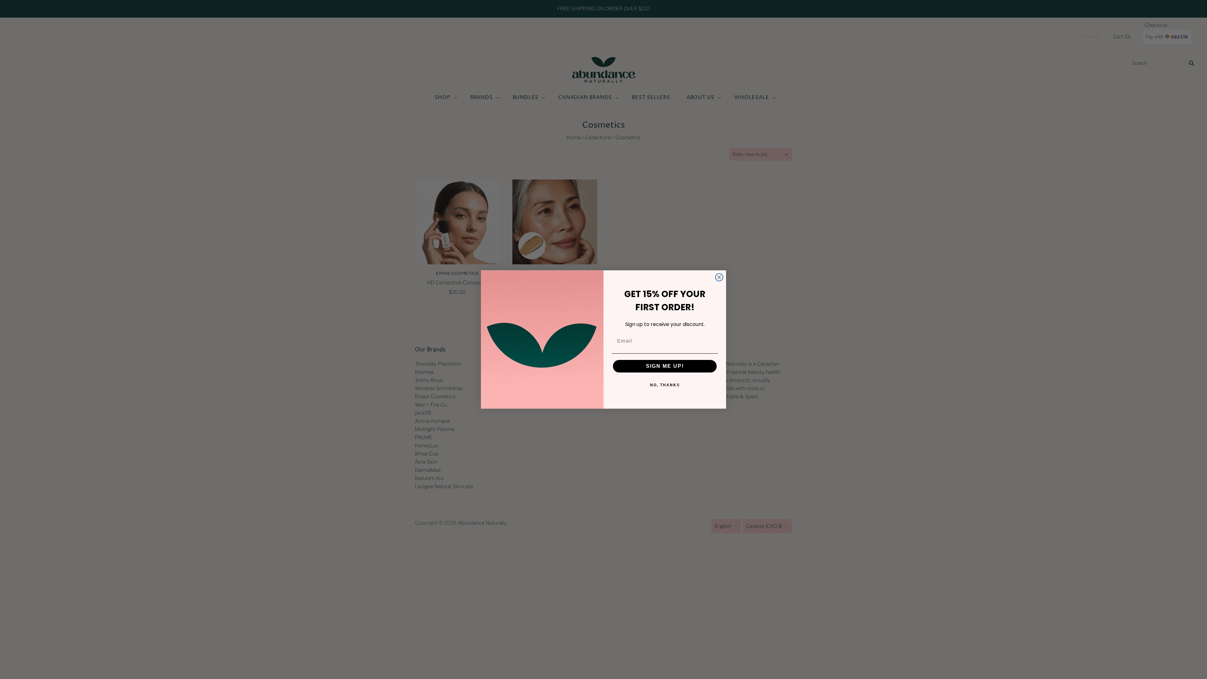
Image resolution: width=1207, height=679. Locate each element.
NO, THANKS (665, 385)
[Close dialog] (719, 277)
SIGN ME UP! (665, 366)
